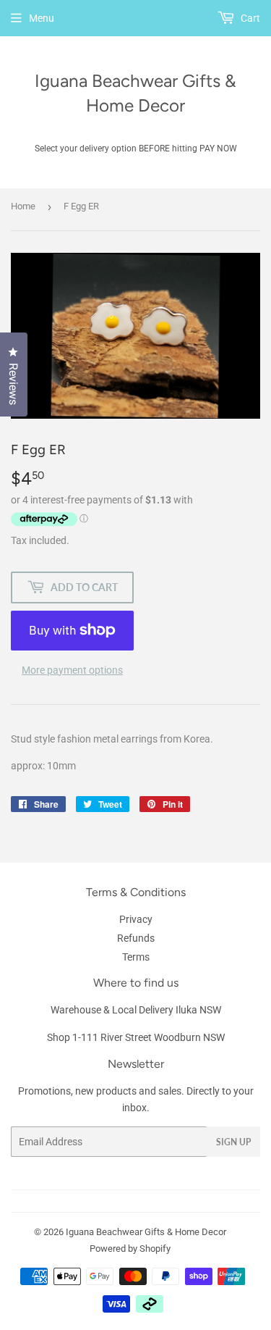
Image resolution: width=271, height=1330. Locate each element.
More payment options (72, 670)
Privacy (135, 919)
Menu (41, 18)
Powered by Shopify (130, 1248)
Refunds (136, 938)
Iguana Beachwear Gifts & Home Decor (135, 93)
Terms (136, 957)
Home (23, 206)
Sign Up (233, 1142)
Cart (249, 18)
